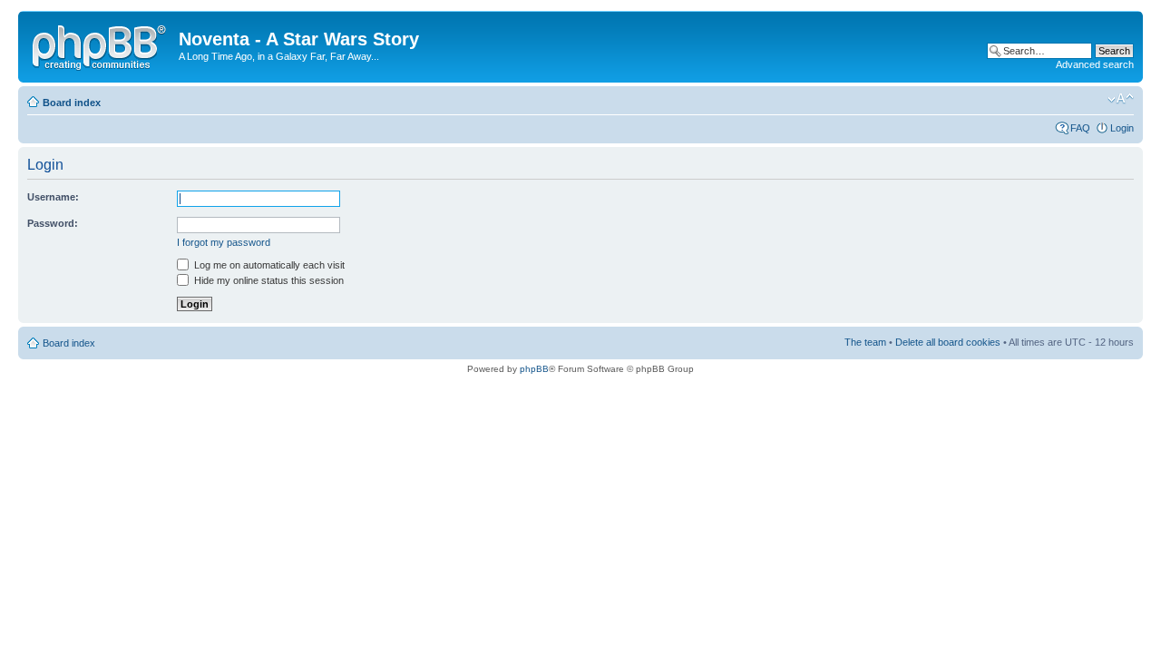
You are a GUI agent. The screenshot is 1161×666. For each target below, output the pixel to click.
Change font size (1120, 99)
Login (1122, 127)
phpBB (534, 369)
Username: (53, 196)
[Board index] (101, 44)
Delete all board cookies (947, 342)
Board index (72, 102)
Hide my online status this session (267, 280)
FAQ (1080, 127)
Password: (52, 223)
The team (865, 342)
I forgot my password (223, 242)
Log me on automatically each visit (268, 265)
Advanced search (1095, 64)
